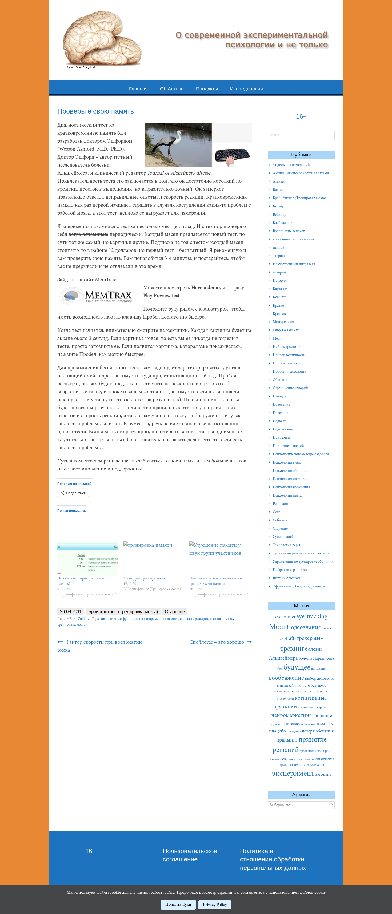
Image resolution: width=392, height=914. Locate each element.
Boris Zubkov (79, 619)
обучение (276, 724)
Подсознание (283, 430)
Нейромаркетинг (286, 347)
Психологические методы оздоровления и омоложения (317, 454)
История (280, 281)
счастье (310, 759)
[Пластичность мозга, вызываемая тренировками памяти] (219, 558)
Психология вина (287, 463)
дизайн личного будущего (305, 686)
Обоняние (281, 380)
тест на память (221, 619)
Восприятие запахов (289, 231)
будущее (296, 668)
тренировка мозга (71, 625)
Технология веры (286, 545)
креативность (307, 707)
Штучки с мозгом (286, 578)
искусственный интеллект (291, 691)
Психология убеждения (291, 487)
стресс (299, 759)
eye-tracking (311, 617)
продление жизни (311, 751)
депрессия (325, 679)
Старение (175, 611)
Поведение (281, 405)
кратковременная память (158, 619)
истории (279, 273)
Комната (279, 297)
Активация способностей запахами (301, 173)
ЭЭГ (284, 639)
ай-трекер (301, 639)
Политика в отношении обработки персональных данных (273, 859)
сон (291, 759)
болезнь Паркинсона (316, 659)
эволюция (317, 765)
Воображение (283, 223)
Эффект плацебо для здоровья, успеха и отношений (314, 587)
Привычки (281, 438)
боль (280, 668)
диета (280, 686)
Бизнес (278, 190)
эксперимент (293, 774)
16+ (90, 851)
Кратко (278, 306)
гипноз (278, 248)
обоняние (322, 716)
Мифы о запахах (286, 330)
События (280, 520)
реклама (274, 759)
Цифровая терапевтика (291, 570)
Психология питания (289, 479)
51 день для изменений (291, 165)
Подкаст (279, 421)
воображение (286, 678)
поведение (294, 731)
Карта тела (281, 289)
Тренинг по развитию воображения (301, 553)
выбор (310, 679)
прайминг (287, 740)
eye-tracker (285, 617)
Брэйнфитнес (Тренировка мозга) (123, 611)
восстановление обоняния (294, 239)
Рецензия (280, 504)
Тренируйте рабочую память (146, 579)
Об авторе (172, 88)
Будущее (279, 206)
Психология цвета (287, 496)
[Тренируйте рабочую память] (153, 558)
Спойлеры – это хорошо (217, 642)
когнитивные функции (118, 619)
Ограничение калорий (290, 388)
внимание (318, 668)
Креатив (279, 314)
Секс (276, 512)
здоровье (280, 256)
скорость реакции (194, 619)
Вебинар (279, 215)
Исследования (246, 88)
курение (322, 707)
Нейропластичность (289, 355)
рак (327, 751)
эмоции (323, 774)
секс (284, 759)
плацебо (277, 731)
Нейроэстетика (285, 363)
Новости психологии (289, 372)
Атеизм (279, 182)
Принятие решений (288, 446)
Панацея (279, 396)
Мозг (277, 339)
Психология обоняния (291, 471)
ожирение (291, 724)
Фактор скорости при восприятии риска (99, 646)
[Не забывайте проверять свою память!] (87, 558)
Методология (283, 322)
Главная (138, 88)
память (325, 723)
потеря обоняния (318, 731)
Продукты (207, 88)
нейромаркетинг (291, 716)
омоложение (307, 724)
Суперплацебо (284, 537)
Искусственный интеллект (294, 264)
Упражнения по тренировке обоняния (303, 562)
